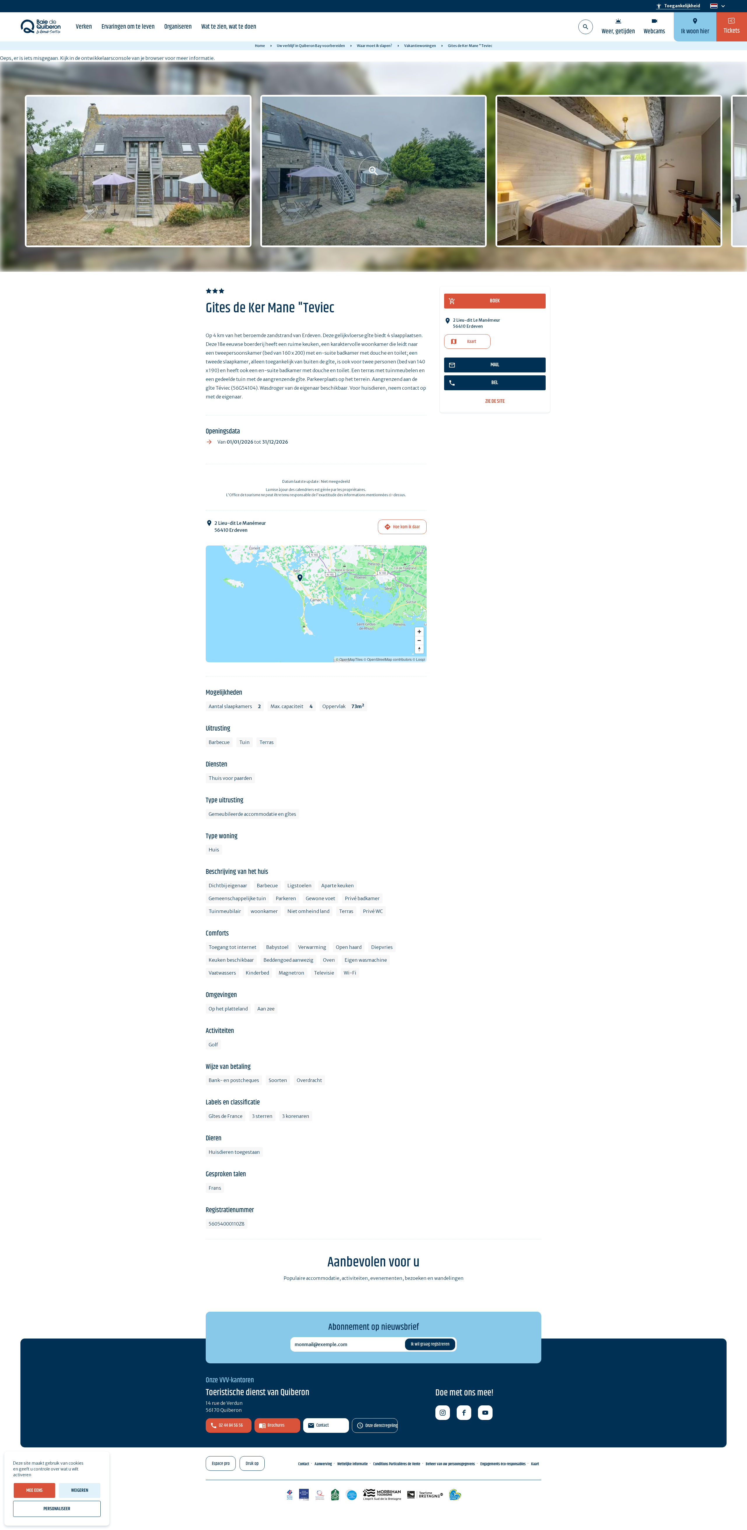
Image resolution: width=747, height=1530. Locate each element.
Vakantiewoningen (420, 45)
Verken (84, 27)
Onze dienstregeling (381, 1425)
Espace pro (221, 1463)
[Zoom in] (419, 631)
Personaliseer (56, 1508)
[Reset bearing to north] (419, 649)
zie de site (495, 401)
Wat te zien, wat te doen (228, 27)
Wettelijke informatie (352, 1464)
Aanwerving (323, 1464)
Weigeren (79, 1490)
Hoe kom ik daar (406, 527)
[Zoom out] (419, 640)
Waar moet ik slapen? (374, 45)
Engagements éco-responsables (503, 1464)
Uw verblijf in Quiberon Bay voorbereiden (311, 45)
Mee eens (34, 1490)
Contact (322, 1425)
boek (495, 301)
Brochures (276, 1425)
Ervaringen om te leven (128, 27)
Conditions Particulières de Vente (396, 1464)
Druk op (252, 1463)
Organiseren (178, 27)
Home (260, 45)
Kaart (471, 341)
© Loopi (419, 659)
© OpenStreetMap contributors (388, 659)
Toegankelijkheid (678, 6)
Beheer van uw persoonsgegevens (450, 1464)
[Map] (316, 604)
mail (495, 365)
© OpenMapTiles (349, 659)
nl (713, 6)
